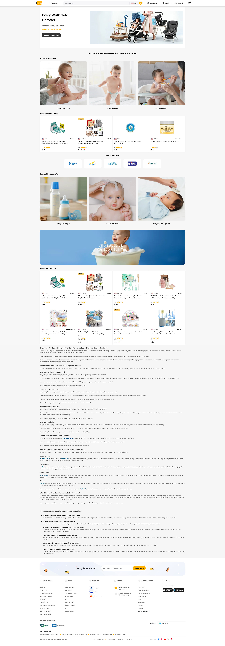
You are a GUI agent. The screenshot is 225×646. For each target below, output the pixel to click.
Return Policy (69, 596)
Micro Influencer (45, 611)
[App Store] (168, 590)
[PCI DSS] (44, 625)
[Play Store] (178, 590)
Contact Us (43, 590)
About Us (43, 587)
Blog (66, 608)
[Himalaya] (152, 163)
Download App (69, 587)
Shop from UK (55, 634)
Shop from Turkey (120, 634)
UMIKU (145, 329)
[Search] (140, 3)
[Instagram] (161, 639)
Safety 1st (72, 138)
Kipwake (108, 329)
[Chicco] (132, 163)
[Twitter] (168, 639)
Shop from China (107, 634)
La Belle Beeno (70, 329)
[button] (153, 3)
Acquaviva (141, 602)
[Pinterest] (171, 639)
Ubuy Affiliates (69, 611)
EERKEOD (180, 293)
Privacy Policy (111, 639)
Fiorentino (141, 599)
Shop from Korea (95, 634)
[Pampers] (93, 163)
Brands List (68, 590)
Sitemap (42, 599)
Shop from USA (44, 634)
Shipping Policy (44, 608)
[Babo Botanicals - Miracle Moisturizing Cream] (167, 127)
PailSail (109, 138)
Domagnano (142, 596)
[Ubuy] (38, 3)
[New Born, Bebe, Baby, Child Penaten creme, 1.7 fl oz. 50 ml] (130, 127)
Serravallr (141, 587)
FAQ (66, 599)
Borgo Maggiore (143, 590)
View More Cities (143, 611)
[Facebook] (158, 639)
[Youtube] (165, 639)
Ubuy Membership (46, 614)
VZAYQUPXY (179, 329)
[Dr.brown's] (112, 163)
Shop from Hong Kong (81, 634)
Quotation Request (46, 593)
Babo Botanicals (178, 138)
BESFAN (145, 293)
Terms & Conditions (98, 639)
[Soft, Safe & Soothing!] (136, 27)
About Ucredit (69, 602)
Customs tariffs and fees (48, 605)
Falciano (141, 608)
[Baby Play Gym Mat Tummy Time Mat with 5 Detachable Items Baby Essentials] (130, 318)
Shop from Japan (67, 634)
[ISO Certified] (57, 625)
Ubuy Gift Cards (70, 605)
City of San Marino (144, 593)
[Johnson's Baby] (73, 163)
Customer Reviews (70, 593)
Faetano (140, 605)
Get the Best (48, 30)
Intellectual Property (46, 596)
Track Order (44, 602)
